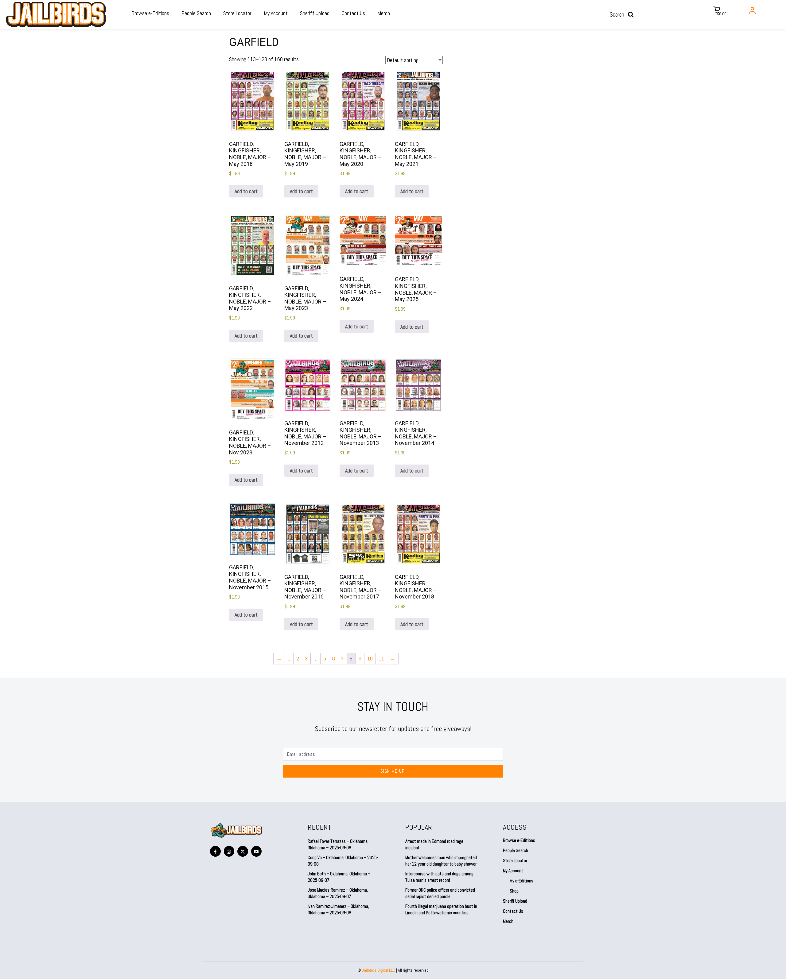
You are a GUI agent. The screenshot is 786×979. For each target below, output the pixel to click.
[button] (624, 14)
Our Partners (514, 930)
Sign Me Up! (393, 771)
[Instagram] (229, 851)
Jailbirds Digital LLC (378, 970)
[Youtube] (256, 851)
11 (381, 658)
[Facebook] (215, 851)
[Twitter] (242, 851)
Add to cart (246, 191)
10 (370, 658)
